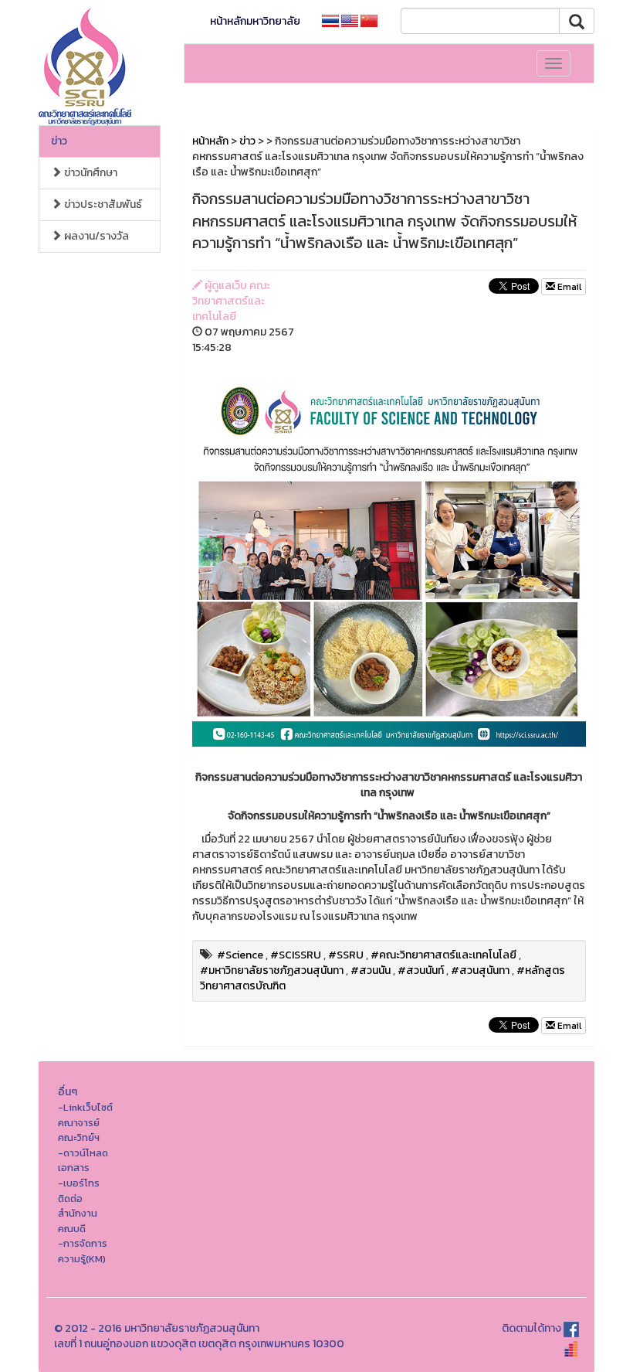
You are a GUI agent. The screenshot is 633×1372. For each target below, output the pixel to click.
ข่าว (59, 141)
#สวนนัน (370, 970)
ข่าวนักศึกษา (89, 173)
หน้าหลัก (210, 141)
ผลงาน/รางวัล (95, 236)
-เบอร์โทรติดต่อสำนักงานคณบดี (79, 1206)
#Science (240, 955)
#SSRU (346, 955)
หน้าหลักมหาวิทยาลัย (255, 21)
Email (568, 287)
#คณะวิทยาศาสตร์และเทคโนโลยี (443, 955)
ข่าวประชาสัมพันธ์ (102, 204)
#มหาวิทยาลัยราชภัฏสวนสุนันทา (272, 970)
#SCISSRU (295, 955)
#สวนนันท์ (421, 970)
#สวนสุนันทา (480, 970)
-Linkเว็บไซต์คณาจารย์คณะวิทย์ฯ (85, 1122)
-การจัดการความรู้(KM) (82, 1251)
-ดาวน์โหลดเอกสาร (83, 1161)
